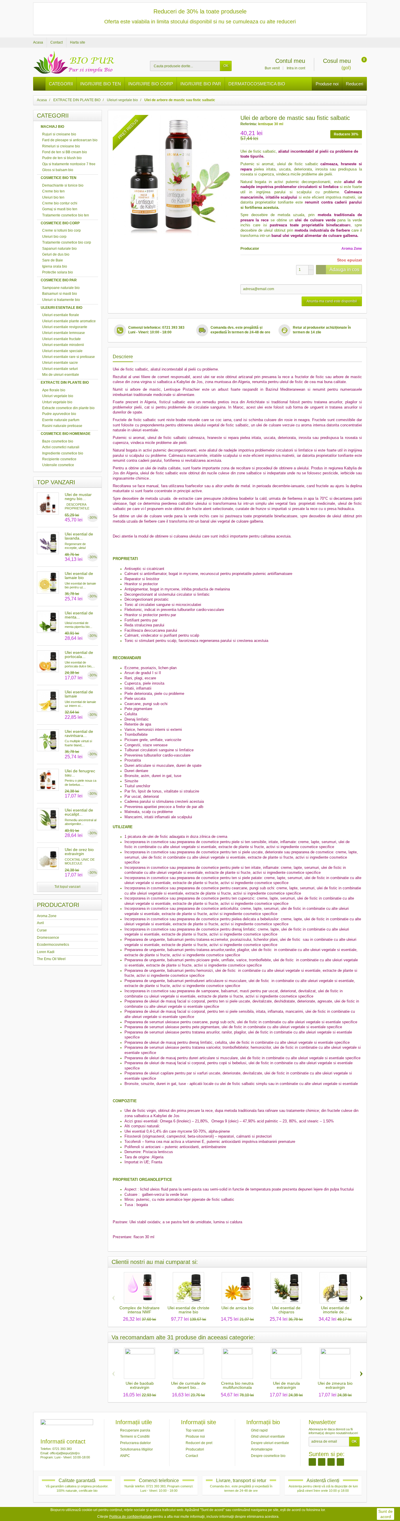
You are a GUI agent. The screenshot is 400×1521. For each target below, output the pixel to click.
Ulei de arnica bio (237, 1307)
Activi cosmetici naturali (60, 447)
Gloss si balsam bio (57, 170)
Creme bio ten (53, 191)
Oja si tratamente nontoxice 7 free (68, 164)
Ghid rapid (259, 1430)
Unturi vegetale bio (57, 402)
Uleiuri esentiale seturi (60, 369)
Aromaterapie (262, 1449)
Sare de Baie (52, 260)
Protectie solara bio (57, 272)
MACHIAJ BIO (52, 127)
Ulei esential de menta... (79, 615)
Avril (40, 923)
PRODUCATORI (58, 905)
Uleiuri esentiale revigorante (64, 327)
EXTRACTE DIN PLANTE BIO (65, 382)
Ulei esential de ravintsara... (79, 733)
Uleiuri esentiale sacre (60, 363)
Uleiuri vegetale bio (57, 396)
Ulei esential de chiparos (286, 1309)
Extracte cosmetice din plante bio (68, 408)
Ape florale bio (53, 390)
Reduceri (354, 83)
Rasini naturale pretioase (62, 426)
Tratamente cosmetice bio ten (65, 215)
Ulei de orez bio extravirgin (79, 851)
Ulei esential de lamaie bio (79, 575)
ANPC (125, 1455)
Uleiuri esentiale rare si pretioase (68, 357)
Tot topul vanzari (67, 887)
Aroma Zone (47, 916)
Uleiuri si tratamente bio (61, 300)
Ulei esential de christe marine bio (188, 1309)
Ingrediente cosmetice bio (62, 453)
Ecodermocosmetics (53, 945)
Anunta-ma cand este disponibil (332, 301)
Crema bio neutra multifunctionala (237, 1385)
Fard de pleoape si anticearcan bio (70, 140)
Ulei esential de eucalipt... (79, 812)
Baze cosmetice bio (57, 441)
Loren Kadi (45, 952)
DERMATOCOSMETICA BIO (256, 83)
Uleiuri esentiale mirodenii (63, 345)
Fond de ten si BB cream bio (64, 152)
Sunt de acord (385, 1514)
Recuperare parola (135, 1430)
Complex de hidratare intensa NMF (139, 1309)
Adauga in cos (344, 269)
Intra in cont (296, 68)
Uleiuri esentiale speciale (62, 351)
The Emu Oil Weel (51, 959)
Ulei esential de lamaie (79, 694)
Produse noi (327, 83)
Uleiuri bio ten (53, 197)
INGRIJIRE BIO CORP (150, 83)
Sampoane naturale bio (61, 288)
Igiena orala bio (54, 266)
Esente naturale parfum (60, 420)
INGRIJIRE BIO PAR (200, 83)
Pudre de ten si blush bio (62, 158)
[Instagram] (321, 1461)
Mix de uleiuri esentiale (60, 375)
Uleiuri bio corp (54, 237)
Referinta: (248, 124)
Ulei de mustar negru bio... (78, 496)
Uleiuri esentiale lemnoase (63, 333)
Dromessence (48, 938)
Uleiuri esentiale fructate (61, 339)
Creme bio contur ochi (59, 203)
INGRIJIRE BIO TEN (100, 83)
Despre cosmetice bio (268, 1455)
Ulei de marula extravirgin (286, 1385)
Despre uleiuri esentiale (270, 1443)
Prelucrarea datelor (135, 1443)
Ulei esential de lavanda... (79, 536)
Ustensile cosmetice (58, 465)
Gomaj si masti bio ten (59, 209)
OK (225, 66)
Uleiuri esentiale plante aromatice (69, 321)
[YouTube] (340, 1461)
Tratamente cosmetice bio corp (66, 242)
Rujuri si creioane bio (59, 134)
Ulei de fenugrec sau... (80, 773)
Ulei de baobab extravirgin (140, 1385)
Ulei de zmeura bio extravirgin (335, 1385)
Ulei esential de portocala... (79, 654)
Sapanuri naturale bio (59, 249)
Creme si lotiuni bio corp (61, 230)
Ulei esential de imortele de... (335, 1309)
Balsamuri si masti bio (59, 294)
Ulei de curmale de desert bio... (188, 1385)
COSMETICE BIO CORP (60, 223)
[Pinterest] (331, 1461)
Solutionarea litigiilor (136, 1449)
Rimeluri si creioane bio (61, 146)
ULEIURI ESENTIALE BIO (61, 308)
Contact (192, 1455)
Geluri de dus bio (55, 254)
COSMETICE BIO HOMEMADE (65, 434)
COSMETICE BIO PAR (59, 280)
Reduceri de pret (199, 1443)
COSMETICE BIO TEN (58, 178)
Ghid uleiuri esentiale (268, 1436)
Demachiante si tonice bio (62, 185)
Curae (42, 930)
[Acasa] (39, 83)
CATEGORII (61, 83)
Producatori (195, 1449)
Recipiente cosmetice (59, 459)
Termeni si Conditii (135, 1436)
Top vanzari (195, 1430)
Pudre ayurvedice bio (59, 414)
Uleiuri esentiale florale (60, 315)
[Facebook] (312, 1461)
